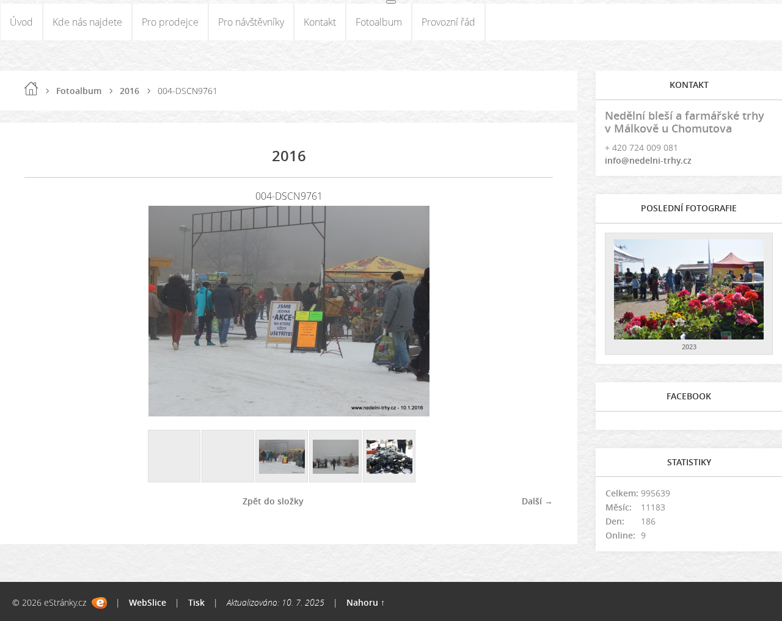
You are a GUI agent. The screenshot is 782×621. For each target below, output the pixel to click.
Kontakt (320, 22)
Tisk (196, 602)
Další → (537, 501)
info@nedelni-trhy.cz (648, 160)
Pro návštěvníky (251, 22)
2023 (689, 346)
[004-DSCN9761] (282, 456)
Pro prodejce (170, 22)
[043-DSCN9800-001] (336, 456)
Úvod (21, 22)
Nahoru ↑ (365, 602)
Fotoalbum (379, 22)
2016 (129, 90)
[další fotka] (533, 311)
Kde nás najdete (87, 22)
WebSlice (147, 602)
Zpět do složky (273, 501)
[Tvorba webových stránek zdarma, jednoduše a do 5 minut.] (99, 603)
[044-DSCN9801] (390, 456)
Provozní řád (448, 22)
